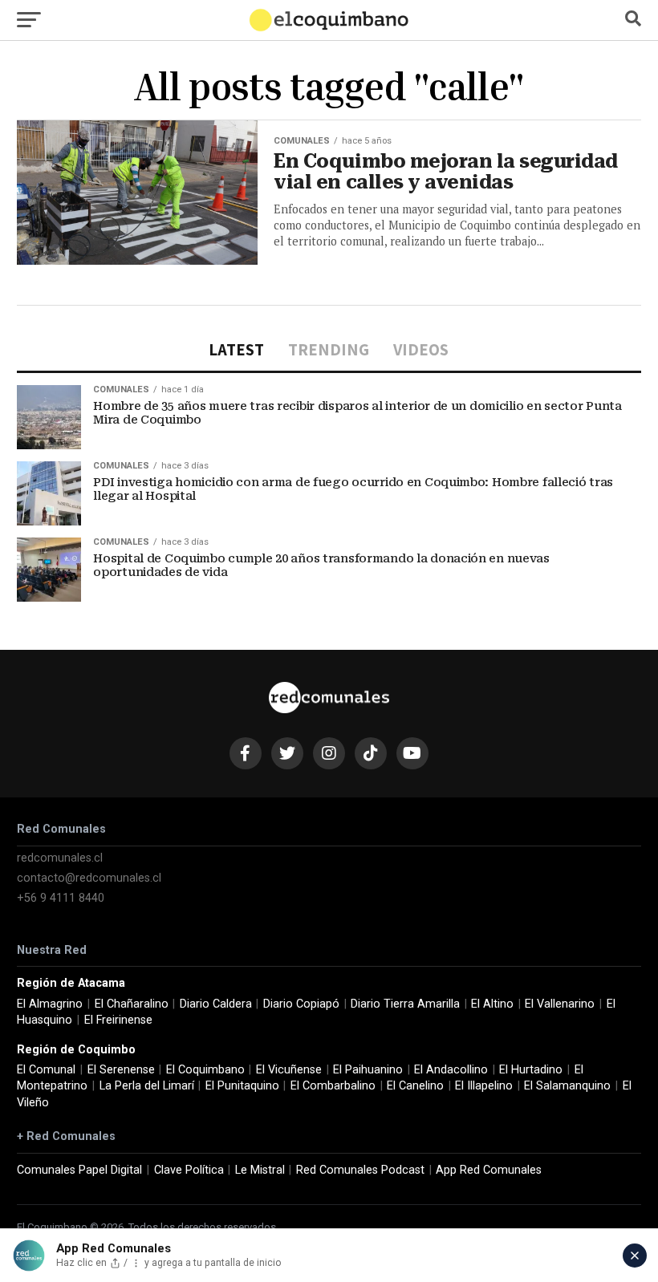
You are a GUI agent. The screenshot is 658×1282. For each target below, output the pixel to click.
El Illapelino (484, 1086)
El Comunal (46, 1070)
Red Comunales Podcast (360, 1170)
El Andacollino (451, 1070)
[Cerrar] (635, 1255)
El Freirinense (118, 1020)
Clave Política (189, 1170)
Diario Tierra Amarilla (405, 1004)
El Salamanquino (567, 1086)
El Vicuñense (289, 1070)
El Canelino (415, 1086)
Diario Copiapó (301, 1004)
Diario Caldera (216, 1004)
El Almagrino (50, 1004)
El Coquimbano (205, 1070)
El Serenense (121, 1070)
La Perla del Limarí (147, 1086)
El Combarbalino (333, 1086)
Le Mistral (260, 1170)
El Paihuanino (368, 1070)
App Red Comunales (489, 1170)
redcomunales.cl (60, 858)
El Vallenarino (560, 1004)
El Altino (492, 1004)
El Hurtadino (531, 1070)
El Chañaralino (132, 1004)
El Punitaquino (242, 1086)
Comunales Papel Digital (79, 1170)
